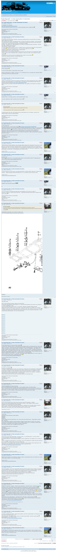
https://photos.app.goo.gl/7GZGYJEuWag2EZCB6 (28, 126)
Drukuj (52, 14)
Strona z (45, 20)
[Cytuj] (40, 22)
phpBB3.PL (35, 551)
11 (55, 20)
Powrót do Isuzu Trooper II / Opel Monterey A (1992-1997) (9, 543)
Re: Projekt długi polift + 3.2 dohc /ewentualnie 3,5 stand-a (15, 22)
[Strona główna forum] (17, 5)
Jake (4, 204)
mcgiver (5, 23)
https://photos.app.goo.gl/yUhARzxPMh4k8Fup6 (13, 355)
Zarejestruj (50, 16)
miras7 (5, 143)
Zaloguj (54, 16)
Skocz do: (35, 543)
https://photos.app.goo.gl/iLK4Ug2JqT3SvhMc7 (19, 82)
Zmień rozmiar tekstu (54, 14)
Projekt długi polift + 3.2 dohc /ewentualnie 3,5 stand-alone (15, 19)
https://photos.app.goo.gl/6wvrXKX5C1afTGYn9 (13, 444)
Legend (45, 68)
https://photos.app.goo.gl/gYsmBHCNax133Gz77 (9, 26)
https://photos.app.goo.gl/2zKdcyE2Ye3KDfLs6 (14, 518)
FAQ (47, 16)
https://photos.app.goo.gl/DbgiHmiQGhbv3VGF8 (13, 159)
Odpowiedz (2, 540)
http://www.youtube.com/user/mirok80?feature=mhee (9, 175)
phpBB (26, 550)
